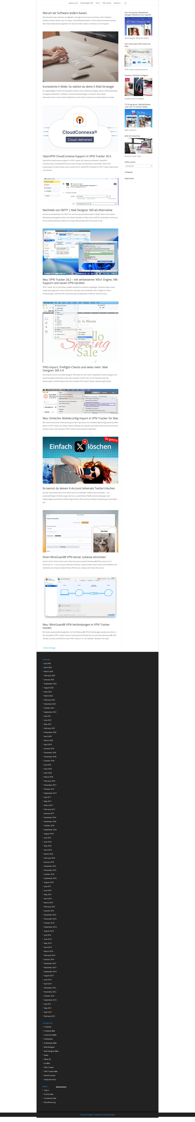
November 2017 (50, 785)
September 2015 (50, 878)
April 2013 (48, 984)
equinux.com (73, 3)
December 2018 (50, 752)
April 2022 (48, 692)
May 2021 (47, 724)
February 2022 (49, 700)
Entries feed (48, 1094)
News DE (47, 1059)
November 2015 (50, 870)
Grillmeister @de (50, 1043)
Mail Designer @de (51, 1051)
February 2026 (49, 675)
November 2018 (50, 757)
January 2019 (49, 748)
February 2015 (49, 907)
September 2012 (50, 1000)
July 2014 (47, 935)
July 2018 (47, 765)
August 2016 (49, 834)
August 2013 (49, 976)
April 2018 (48, 773)
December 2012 (50, 988)
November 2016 (50, 821)
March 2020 (48, 740)
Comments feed (50, 1098)
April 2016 (48, 850)
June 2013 (48, 980)
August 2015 (49, 882)
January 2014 (49, 959)
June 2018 (48, 769)
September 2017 (50, 793)
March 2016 (48, 854)
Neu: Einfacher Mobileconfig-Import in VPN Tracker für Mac (80, 418)
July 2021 (47, 716)
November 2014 (50, 919)
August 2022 (49, 688)
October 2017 (49, 789)
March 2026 (48, 671)
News (46, 1055)
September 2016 (50, 830)
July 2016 (47, 838)
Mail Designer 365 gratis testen (137, 38)
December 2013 (50, 963)
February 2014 (49, 955)
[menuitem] (118, 4)
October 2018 (49, 761)
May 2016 (47, 846)
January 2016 (49, 862)
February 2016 (49, 858)
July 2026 (47, 663)
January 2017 (49, 813)
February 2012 (49, 1016)
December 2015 (50, 866)
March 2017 (48, 805)
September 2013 (50, 971)
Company (128, 172)
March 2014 (48, 951)
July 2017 (47, 797)
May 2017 (47, 801)
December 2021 (50, 704)
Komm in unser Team (133, 156)
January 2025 (49, 679)
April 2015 (48, 898)
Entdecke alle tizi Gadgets (134, 99)
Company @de (49, 1031)
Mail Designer (49, 1047)
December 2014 (50, 915)
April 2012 (48, 1012)
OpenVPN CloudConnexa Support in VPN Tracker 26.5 (77, 156)
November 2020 (50, 732)
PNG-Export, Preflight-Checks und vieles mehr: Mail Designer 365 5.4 (75, 368)
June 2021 (48, 720)
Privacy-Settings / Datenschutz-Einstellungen (97, 1115)
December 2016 (50, 817)
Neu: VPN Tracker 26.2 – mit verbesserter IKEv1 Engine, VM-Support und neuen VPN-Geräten (80, 281)
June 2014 (48, 939)
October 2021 (49, 708)
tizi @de (47, 1063)
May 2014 (47, 943)
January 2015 (49, 911)
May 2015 (47, 894)
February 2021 (49, 728)
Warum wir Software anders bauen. (65, 13)
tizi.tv (98, 3)
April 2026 (48, 667)
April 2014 (48, 947)
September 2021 (50, 712)
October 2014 (49, 923)
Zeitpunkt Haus (50, 1079)
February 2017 (49, 809)
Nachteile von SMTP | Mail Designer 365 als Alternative (77, 210)
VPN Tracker (106, 3)
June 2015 (48, 890)
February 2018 (49, 781)
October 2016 (49, 825)
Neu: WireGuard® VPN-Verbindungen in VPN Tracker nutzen (76, 626)
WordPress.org (50, 1102)
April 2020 (48, 736)
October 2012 (49, 996)
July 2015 (47, 886)
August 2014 (49, 931)
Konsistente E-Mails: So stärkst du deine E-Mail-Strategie (78, 86)
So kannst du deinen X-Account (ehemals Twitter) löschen (79, 488)
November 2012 (50, 992)
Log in (46, 1090)
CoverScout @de (50, 1035)
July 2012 (47, 1004)
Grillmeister (48, 1039)
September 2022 (50, 684)
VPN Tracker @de (50, 1071)
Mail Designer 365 (87, 3)
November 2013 (50, 967)
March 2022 (48, 696)
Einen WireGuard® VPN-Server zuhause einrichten (74, 557)
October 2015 (49, 874)
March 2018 (48, 777)
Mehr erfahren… (131, 130)
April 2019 (48, 744)
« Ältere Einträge (49, 648)
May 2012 (47, 1008)
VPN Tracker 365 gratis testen (136, 69)
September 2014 (50, 927)
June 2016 (48, 842)
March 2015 (48, 903)
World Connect (49, 1075)
